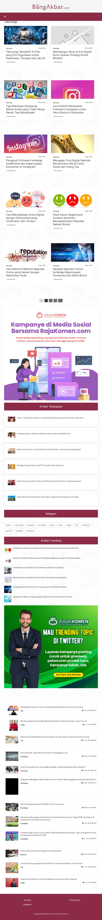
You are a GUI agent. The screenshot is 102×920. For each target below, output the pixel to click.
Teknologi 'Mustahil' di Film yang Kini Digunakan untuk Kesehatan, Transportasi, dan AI (25, 55)
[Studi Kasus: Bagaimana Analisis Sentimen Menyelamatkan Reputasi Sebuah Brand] (72, 203)
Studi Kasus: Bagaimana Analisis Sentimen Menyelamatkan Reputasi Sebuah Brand (68, 219)
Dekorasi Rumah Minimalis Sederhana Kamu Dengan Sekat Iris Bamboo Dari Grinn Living (55, 737)
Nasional (8, 531)
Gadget (68, 525)
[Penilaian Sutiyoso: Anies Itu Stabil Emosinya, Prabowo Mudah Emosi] (13, 435)
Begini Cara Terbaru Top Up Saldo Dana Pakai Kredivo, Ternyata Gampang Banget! (49, 449)
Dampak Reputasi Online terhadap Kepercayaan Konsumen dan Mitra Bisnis (70, 272)
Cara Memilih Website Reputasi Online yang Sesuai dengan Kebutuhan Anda (25, 272)
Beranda (27, 900)
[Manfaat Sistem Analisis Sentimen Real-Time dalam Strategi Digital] (9, 580)
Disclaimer (27, 905)
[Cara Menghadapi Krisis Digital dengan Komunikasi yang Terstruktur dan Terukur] (25, 202)
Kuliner (52, 525)
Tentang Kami (74, 900)
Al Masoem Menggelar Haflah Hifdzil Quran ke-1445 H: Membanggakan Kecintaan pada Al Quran (58, 780)
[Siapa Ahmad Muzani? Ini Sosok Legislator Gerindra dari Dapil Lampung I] (14, 882)
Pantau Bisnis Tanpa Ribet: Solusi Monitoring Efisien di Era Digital (38, 568)
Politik (60, 525)
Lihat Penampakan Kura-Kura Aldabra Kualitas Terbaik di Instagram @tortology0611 (53, 767)
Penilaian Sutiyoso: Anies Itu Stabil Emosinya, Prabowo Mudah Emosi (44, 434)
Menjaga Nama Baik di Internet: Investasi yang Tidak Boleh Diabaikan (40, 587)
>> (60, 300)
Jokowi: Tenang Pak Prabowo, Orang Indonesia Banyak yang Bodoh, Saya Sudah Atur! (50, 418)
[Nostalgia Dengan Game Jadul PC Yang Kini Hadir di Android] (13, 466)
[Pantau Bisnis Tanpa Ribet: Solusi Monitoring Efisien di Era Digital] (9, 570)
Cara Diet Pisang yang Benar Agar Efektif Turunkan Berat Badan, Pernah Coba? (52, 863)
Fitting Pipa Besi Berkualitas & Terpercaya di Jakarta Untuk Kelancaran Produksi (48, 497)
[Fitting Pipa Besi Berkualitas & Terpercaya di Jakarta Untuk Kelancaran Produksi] (13, 498)
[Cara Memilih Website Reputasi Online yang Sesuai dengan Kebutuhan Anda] (25, 257)
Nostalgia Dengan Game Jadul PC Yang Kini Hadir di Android (40, 465)
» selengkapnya (10, 62)
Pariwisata (30, 525)
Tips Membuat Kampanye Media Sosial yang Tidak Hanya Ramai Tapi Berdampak (25, 109)
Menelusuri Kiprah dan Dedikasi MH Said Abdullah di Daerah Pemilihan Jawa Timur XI (54, 721)
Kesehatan (85, 525)
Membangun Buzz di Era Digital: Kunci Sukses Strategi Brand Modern (72, 55)
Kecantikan (42, 525)
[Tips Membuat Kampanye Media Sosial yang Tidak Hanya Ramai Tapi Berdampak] (25, 92)
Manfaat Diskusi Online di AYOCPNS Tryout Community (42, 804)
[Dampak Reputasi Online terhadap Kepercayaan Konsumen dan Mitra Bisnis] (72, 257)
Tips (76, 525)
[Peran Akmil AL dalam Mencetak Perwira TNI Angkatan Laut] (14, 756)
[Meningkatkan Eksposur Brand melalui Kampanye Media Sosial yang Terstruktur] (14, 710)
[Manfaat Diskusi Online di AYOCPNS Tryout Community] (14, 807)
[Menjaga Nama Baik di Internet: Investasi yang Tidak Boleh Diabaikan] (9, 589)
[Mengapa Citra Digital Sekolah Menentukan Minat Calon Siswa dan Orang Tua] (72, 147)
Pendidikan (19, 531)
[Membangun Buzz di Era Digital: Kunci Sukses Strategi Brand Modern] (72, 39)
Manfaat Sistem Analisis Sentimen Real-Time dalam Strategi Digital (39, 578)
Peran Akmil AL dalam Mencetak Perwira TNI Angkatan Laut (44, 753)
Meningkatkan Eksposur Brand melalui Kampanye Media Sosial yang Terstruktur (52, 707)
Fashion (8, 525)
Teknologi (9, 48)
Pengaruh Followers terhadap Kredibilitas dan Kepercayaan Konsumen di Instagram (24, 163)
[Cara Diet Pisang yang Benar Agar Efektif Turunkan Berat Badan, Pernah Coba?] (14, 867)
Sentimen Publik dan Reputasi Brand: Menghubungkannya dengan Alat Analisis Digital (46, 558)
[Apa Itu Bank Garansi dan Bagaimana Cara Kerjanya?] (14, 853)
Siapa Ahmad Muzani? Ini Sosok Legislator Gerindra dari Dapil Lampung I (49, 879)
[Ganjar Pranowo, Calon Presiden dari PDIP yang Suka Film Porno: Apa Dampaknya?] (13, 482)
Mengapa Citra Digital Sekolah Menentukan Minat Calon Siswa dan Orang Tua (71, 163)
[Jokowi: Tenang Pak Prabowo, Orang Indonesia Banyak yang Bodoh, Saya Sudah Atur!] (13, 419)
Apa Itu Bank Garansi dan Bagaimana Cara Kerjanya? (41, 851)
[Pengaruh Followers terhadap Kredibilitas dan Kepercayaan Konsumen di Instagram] (25, 146)
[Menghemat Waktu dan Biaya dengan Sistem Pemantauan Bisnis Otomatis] (9, 599)
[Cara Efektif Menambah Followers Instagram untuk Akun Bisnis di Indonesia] (72, 96)
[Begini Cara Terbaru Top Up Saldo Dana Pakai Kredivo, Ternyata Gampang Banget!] (13, 451)
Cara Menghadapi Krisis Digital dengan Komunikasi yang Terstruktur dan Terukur (25, 218)
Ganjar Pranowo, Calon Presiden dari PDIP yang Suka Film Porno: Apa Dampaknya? (49, 481)
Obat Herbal (19, 525)
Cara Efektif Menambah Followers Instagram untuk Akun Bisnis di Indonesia (69, 109)
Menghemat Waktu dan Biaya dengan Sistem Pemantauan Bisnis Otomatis (42, 597)
